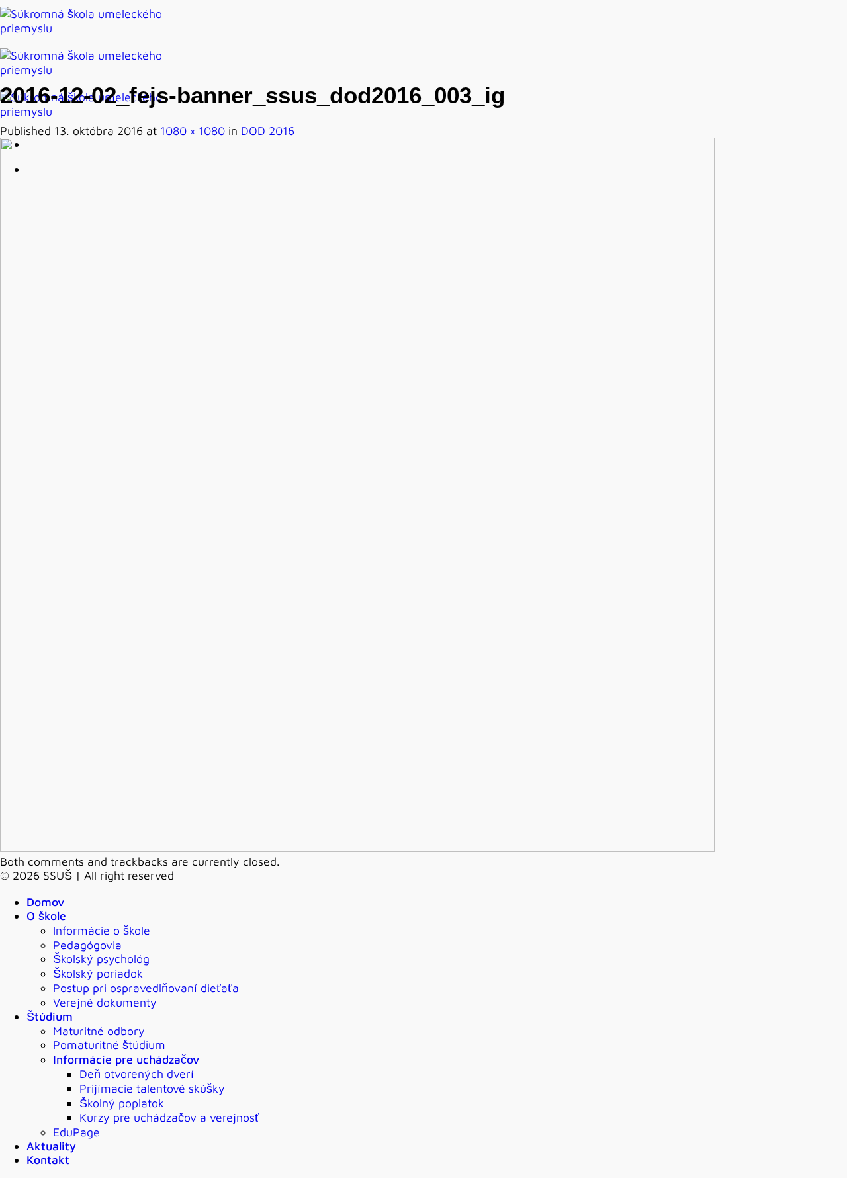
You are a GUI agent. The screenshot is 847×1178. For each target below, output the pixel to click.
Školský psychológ (101, 959)
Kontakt (47, 1160)
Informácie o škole (101, 930)
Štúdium (49, 1016)
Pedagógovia (87, 945)
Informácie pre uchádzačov (126, 1059)
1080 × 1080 (192, 131)
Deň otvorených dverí (136, 1074)
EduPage (76, 1132)
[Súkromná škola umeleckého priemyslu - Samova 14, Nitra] (92, 69)
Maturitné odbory (99, 1031)
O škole (46, 916)
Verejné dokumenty (105, 1002)
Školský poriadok (98, 973)
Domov (45, 902)
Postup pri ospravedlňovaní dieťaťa (146, 988)
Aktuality (51, 1146)
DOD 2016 (267, 131)
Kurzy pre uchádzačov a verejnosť (169, 1117)
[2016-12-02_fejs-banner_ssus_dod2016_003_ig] (357, 848)
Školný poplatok (121, 1103)
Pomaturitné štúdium (109, 1045)
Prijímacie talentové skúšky (152, 1088)
